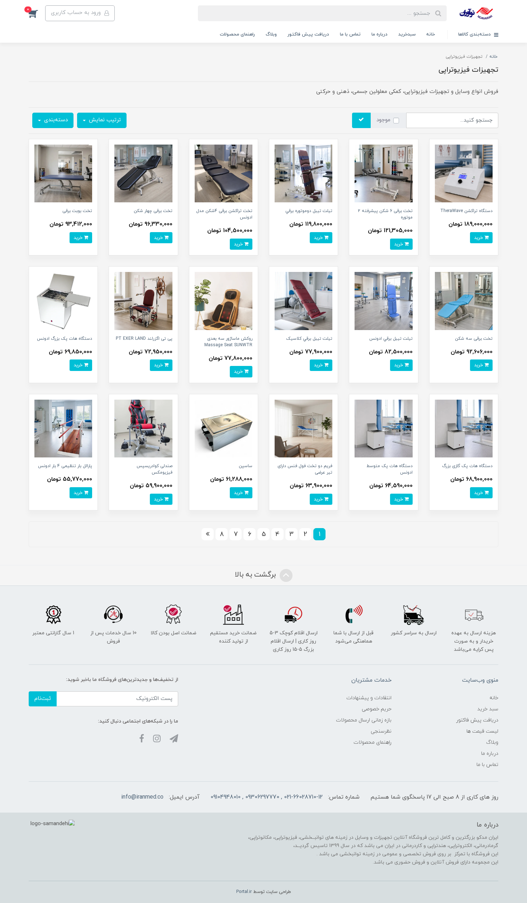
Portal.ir (244, 892)
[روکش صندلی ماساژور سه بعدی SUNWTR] (223, 300)
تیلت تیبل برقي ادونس (391, 339)
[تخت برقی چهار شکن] (143, 173)
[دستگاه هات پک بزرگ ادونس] (63, 300)
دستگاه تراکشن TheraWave (466, 211)
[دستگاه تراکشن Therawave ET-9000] (464, 173)
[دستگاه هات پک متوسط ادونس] (383, 428)
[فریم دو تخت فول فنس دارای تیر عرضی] (303, 428)
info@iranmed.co (142, 797)
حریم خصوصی (376, 709)
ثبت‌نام (42, 698)
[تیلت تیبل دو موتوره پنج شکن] (303, 173)
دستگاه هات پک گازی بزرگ (467, 466)
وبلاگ (271, 34)
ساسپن (245, 466)
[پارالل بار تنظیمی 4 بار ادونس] (63, 428)
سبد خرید (487, 709)
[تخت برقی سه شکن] (464, 300)
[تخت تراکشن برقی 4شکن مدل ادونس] (223, 173)
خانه (430, 34)
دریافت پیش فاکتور (308, 34)
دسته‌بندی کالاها (475, 34)
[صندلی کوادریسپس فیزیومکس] (143, 428)
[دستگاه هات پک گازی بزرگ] (464, 428)
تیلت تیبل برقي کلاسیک (309, 339)
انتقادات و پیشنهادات (368, 698)
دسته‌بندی (55, 120)
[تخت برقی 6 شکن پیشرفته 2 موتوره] (383, 173)
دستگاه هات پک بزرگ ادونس (64, 339)
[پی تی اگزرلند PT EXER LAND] (143, 300)
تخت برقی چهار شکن (153, 211)
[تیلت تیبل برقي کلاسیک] (303, 300)
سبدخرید (407, 34)
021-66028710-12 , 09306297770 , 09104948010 (266, 797)
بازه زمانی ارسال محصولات (363, 720)
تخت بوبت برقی (77, 211)
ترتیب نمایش (104, 120)
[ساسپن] (223, 428)
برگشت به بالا (256, 575)
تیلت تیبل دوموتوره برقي (308, 211)
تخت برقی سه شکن (474, 339)
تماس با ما (350, 34)
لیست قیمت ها (482, 731)
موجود (383, 120)
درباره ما (379, 34)
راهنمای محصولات (237, 34)
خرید (479, 237)
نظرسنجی (381, 731)
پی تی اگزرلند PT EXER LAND (144, 339)
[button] (37, 13)
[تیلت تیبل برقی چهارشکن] (383, 300)
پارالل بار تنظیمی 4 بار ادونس (65, 466)
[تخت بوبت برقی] (63, 173)
